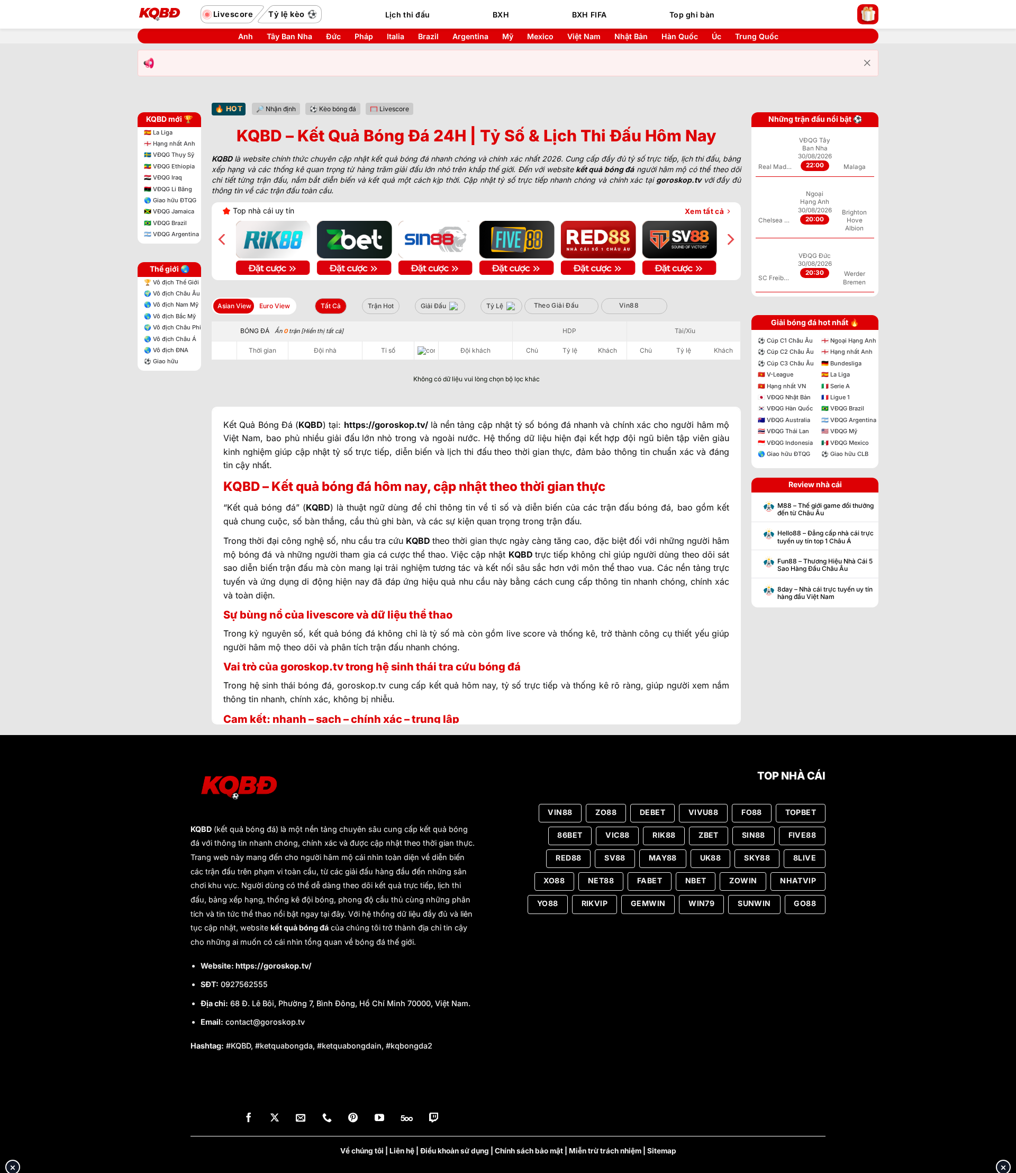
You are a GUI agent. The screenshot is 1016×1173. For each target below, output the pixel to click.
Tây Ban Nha (289, 36)
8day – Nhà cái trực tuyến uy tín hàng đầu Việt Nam (825, 593)
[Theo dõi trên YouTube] (379, 1118)
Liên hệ (401, 1151)
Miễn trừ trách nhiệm (605, 1151)
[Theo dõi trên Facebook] (248, 1118)
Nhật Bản (631, 36)
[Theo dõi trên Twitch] (434, 1118)
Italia (395, 36)
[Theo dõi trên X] (274, 1118)
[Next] (729, 239)
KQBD (201, 829)
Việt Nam (584, 36)
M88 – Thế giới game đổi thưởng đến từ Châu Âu (825, 509)
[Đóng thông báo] (867, 63)
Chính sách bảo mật (529, 1151)
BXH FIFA (589, 14)
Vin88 (629, 305)
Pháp (364, 36)
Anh (245, 36)
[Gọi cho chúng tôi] (327, 1118)
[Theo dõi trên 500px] (407, 1118)
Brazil (428, 36)
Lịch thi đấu (407, 14)
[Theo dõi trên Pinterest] (353, 1118)
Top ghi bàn (691, 14)
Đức (333, 36)
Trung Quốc (756, 36)
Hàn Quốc (679, 36)
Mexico (540, 36)
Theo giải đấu (556, 305)
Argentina (470, 36)
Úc (716, 36)
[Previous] (222, 239)
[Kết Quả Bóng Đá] (164, 14)
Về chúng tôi (362, 1151)
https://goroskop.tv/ (273, 965)
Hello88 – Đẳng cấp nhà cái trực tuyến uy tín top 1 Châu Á (825, 537)
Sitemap (661, 1151)
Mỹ (507, 36)
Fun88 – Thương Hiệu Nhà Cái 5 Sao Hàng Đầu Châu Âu (825, 565)
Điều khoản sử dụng (454, 1151)
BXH (501, 14)
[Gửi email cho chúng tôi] (300, 1118)
